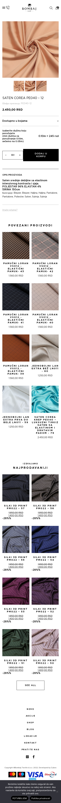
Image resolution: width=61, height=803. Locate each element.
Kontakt (30, 743)
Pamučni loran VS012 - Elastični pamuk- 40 (45, 319)
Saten (28, 197)
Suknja (35, 197)
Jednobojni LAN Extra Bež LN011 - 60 (45, 368)
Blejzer (17, 193)
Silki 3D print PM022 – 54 (45, 558)
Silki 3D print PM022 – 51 (16, 662)
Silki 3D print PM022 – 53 (16, 610)
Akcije (30, 716)
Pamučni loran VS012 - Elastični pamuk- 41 (16, 319)
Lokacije (30, 736)
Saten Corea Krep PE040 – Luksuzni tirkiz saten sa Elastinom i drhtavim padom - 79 (45, 425)
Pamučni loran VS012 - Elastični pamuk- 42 (45, 267)
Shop (30, 723)
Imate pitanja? (10, 210)
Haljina (33, 193)
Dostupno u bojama (14, 121)
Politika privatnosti (40, 798)
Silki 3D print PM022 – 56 (45, 507)
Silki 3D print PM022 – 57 (16, 507)
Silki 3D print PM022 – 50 (45, 662)
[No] (57, 791)
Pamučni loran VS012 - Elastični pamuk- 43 (16, 267)
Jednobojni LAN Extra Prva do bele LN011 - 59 (15, 420)
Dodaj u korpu (41, 155)
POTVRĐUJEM (20, 798)
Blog (30, 729)
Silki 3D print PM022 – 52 (45, 610)
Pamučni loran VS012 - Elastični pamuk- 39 (16, 370)
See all (30, 685)
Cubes (53, 768)
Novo (30, 709)
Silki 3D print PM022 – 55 (16, 558)
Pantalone (51, 193)
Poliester (19, 197)
